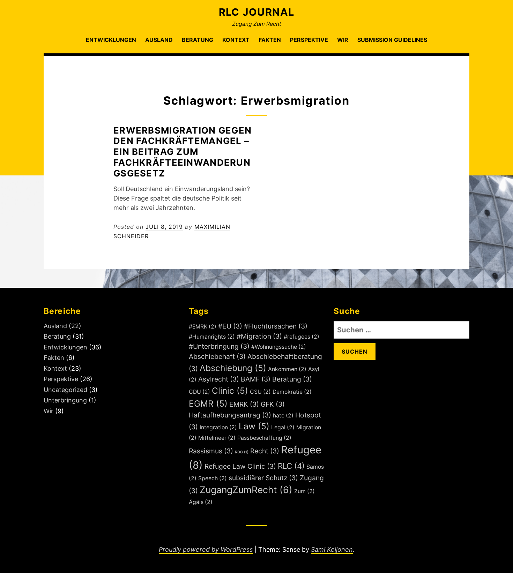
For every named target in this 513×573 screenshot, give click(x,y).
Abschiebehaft (217, 356)
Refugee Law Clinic (240, 466)
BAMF (255, 379)
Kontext (236, 39)
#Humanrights (212, 336)
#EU (230, 326)
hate (283, 415)
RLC (291, 465)
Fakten (270, 39)
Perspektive (309, 39)
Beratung (197, 39)
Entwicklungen (111, 39)
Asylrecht (218, 379)
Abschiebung (233, 368)
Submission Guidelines (392, 39)
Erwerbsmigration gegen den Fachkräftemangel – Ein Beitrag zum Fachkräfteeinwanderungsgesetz (182, 152)
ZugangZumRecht (246, 489)
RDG (241, 452)
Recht (264, 451)
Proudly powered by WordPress (206, 549)
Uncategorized (65, 389)
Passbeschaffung (264, 438)
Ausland (159, 39)
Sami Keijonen (332, 549)
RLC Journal (257, 12)
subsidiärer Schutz (263, 478)
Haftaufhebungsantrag (230, 415)
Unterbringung (65, 400)
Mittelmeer (217, 438)
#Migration (259, 336)
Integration (218, 427)
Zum (304, 491)
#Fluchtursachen (275, 326)
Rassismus (211, 451)
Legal (283, 427)
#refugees (301, 336)
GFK (273, 404)
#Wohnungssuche (278, 347)
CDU (199, 392)
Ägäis (201, 502)
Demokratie (292, 392)
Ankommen (287, 369)
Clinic (230, 390)
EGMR (208, 403)
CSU (260, 392)
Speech (212, 478)
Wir (342, 39)
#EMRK (202, 326)
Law (254, 426)
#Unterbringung (219, 346)
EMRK (244, 404)
